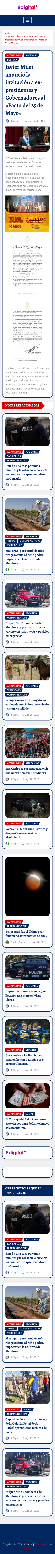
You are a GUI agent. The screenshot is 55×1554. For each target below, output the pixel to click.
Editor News (41, 1544)
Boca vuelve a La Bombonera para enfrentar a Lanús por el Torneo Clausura (24, 1059)
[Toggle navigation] (27, 20)
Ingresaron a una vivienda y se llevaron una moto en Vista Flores (25, 995)
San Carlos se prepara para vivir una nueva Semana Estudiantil (26, 770)
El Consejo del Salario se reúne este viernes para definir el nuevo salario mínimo (27, 1123)
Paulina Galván (18, 941)
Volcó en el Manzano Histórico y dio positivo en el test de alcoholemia (26, 833)
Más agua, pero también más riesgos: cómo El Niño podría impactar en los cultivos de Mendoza (24, 557)
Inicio (7, 32)
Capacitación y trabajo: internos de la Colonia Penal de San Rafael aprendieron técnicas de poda (26, 1425)
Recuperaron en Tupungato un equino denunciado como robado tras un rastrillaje (27, 704)
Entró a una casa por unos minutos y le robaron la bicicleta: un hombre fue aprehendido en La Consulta (26, 472)
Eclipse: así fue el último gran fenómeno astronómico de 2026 (26, 933)
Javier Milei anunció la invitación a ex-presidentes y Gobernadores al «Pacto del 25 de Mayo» (26, 39)
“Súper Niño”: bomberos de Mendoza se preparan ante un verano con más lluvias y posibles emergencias (27, 629)
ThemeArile (27, 1548)
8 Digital (15, 120)
